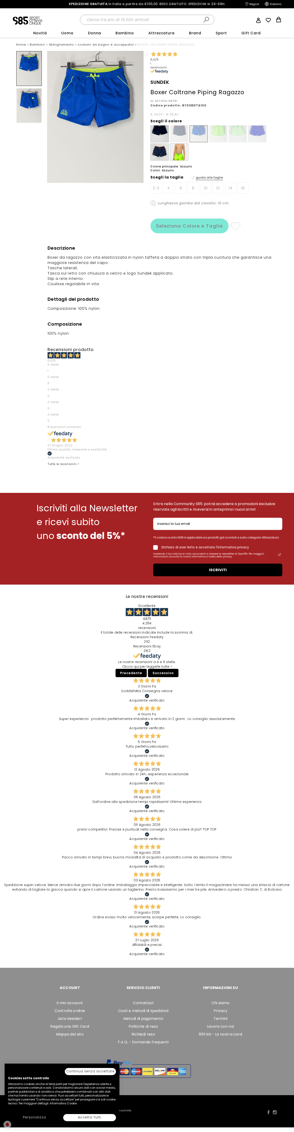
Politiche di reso (143, 1026)
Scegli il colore (166, 121)
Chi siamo (221, 1003)
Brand (195, 33)
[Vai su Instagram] (275, 1112)
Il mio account (70, 1003)
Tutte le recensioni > (63, 464)
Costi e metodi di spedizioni (143, 1010)
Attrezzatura (161, 33)
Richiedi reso (143, 1034)
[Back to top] (285, 1107)
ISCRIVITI (218, 570)
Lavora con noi (220, 1026)
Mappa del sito (70, 1034)
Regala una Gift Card (69, 1026)
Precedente (131, 673)
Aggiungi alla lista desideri (235, 226)
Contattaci (143, 1003)
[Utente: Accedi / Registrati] (258, 20)
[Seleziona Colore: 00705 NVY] (159, 152)
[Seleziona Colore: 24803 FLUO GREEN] (179, 152)
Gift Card (251, 33)
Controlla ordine (69, 1010)
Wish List (268, 20)
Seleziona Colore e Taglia (189, 226)
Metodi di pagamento (143, 1018)
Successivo (163, 673)
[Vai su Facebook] (268, 1112)
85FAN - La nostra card (220, 1034)
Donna (94, 33)
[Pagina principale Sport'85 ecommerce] (27, 20)
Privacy (220, 1010)
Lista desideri (70, 1018)
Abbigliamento (62, 44)
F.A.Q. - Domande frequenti (143, 1042)
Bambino (125, 33)
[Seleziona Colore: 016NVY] (159, 133)
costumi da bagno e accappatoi (106, 44)
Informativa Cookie (63, 1103)
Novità (40, 33)
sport (221, 33)
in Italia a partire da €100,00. (147, 4)
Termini (221, 1018)
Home (21, 44)
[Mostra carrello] (278, 20)
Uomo (67, 33)
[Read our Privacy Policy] (279, 554)
